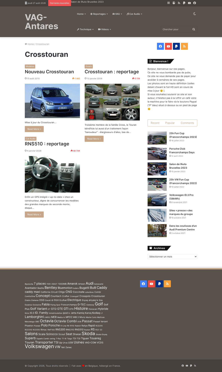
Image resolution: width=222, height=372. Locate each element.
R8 (68, 326)
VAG (117, 13)
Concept (43, 296)
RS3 (97, 330)
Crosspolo (85, 296)
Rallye (85, 325)
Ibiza (27, 313)
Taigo (69, 339)
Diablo (28, 300)
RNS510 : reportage (47, 144)
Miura (82, 317)
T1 (63, 339)
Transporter (44, 342)
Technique (85, 29)
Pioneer (37, 326)
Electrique (74, 300)
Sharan (77, 334)
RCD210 (99, 326)
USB (70, 342)
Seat (69, 334)
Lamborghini (34, 317)
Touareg (95, 338)
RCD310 (28, 330)
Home (80, 13)
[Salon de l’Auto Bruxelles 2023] (157, 168)
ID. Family (41, 312)
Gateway (90, 305)
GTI (66, 308)
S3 (101, 330)
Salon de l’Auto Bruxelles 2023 (87, 1)
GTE (60, 308)
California (45, 292)
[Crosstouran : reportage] (112, 102)
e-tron (55, 300)
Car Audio (134, 13)
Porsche (54, 325)
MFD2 (69, 317)
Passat (87, 321)
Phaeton (29, 325)
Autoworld (98, 284)
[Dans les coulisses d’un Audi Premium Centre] (157, 230)
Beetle (40, 288)
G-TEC (82, 304)
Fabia (46, 304)
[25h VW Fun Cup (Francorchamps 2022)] (157, 184)
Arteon (81, 284)
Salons (31, 333)
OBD (37, 322)
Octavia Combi (65, 321)
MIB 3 (76, 317)
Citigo (61, 292)
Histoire (81, 308)
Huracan (93, 309)
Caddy (102, 288)
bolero (76, 288)
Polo (44, 325)
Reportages (99, 13)
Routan (87, 330)
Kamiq (80, 313)
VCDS (100, 342)
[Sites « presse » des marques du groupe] (157, 215)
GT (49, 309)
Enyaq (85, 300)
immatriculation (55, 313)
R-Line (63, 326)
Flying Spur (55, 305)
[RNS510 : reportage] (52, 174)
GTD (54, 308)
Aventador (31, 287)
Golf (99, 303)
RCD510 (36, 330)
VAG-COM (90, 342)
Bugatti (84, 287)
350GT (54, 284)
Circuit (54, 292)
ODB (79, 322)
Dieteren (35, 300)
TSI (56, 342)
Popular (170, 122)
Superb (30, 338)
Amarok (72, 283)
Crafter (65, 296)
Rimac (44, 329)
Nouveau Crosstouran (49, 72)
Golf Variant (38, 308)
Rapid (91, 325)
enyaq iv (93, 300)
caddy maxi (32, 291)
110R (48, 284)
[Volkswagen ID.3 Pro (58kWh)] (157, 199)
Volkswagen (39, 346)
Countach (55, 296)
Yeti (63, 347)
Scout (61, 334)
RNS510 (79, 329)
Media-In (61, 317)
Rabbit (78, 326)
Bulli (93, 287)
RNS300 (60, 329)
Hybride (103, 308)
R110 (72, 326)
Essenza (28, 305)
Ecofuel (63, 300)
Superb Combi (42, 339)
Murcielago (30, 322)
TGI (78, 338)
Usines (79, 342)
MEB (54, 316)
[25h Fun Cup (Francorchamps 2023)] (157, 138)
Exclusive (37, 305)
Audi (89, 283)
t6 (65, 339)
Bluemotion (65, 287)
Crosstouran (98, 296)
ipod (65, 313)
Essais (89, 66)
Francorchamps (69, 304)
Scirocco (52, 334)
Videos (105, 29)
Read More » (34, 129)
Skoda (88, 333)
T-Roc (58, 339)
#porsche (29, 284)
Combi (97, 292)
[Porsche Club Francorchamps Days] (157, 153)
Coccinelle (78, 292)
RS (93, 329)
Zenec (69, 347)
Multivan (101, 317)
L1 (102, 313)
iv (69, 313)
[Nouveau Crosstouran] (52, 101)
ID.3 (32, 313)
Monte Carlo (91, 317)
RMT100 (51, 330)
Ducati (48, 300)
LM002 (47, 317)
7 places (40, 283)
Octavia (46, 321)
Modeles (30, 66)
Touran (29, 342)
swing (52, 339)
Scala (41, 334)
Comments (187, 122)
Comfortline (30, 296)
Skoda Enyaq (101, 334)
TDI (74, 338)
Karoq (88, 313)
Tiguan (85, 338)
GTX (71, 309)
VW (57, 347)
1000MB (62, 284)
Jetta (73, 313)
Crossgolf (74, 296)
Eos (101, 300)
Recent (155, 122)
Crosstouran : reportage (112, 72)
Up (60, 342)
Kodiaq (96, 312)
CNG (69, 291)
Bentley (51, 288)
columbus (89, 292)
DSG (41, 300)
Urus (65, 342)
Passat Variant (100, 321)
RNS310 (70, 329)
